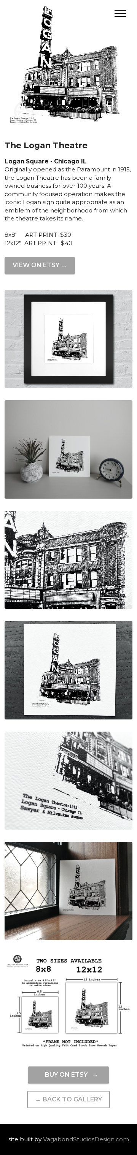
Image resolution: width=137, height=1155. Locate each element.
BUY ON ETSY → (68, 1074)
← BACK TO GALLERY (68, 1099)
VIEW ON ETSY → (40, 265)
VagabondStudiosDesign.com (86, 1139)
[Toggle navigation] (120, 13)
